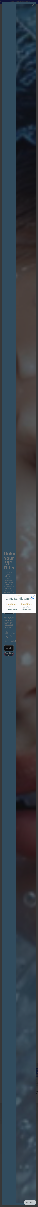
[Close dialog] (33, 597)
